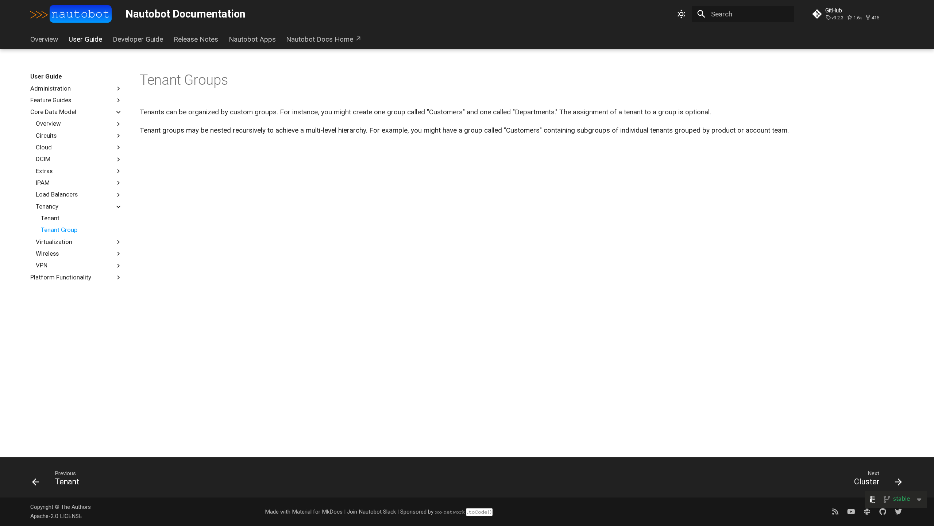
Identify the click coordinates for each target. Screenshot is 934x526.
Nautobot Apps (251, 39)
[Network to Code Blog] (835, 511)
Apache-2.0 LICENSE (56, 516)
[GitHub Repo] (882, 511)
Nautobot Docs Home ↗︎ (324, 39)
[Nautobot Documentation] (71, 14)
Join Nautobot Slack (371, 511)
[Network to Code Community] (867, 511)
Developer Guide (138, 39)
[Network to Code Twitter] (898, 511)
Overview (44, 39)
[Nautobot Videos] (851, 511)
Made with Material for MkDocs (304, 511)
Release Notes (196, 39)
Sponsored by (417, 511)
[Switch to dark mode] (681, 14)
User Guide (85, 39)
